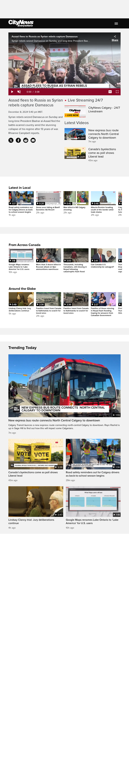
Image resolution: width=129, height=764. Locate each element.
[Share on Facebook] (18, 140)
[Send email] (33, 140)
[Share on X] (10, 140)
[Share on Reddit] (25, 140)
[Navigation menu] (117, 23)
